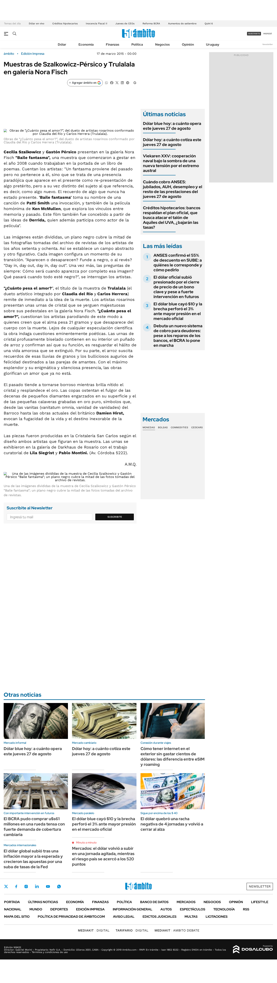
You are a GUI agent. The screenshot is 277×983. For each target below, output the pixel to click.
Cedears (197, 427)
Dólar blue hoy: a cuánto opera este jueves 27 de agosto (172, 126)
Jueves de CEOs (124, 23)
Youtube (48, 886)
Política (137, 44)
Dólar (62, 44)
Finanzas (112, 44)
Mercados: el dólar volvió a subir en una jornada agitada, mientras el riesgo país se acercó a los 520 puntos (103, 856)
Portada (12, 902)
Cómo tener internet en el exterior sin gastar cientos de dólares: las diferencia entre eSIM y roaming (173, 756)
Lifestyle (259, 902)
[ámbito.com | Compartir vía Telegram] (127, 82)
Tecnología (224, 909)
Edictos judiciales (159, 916)
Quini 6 (209, 23)
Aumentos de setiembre (182, 23)
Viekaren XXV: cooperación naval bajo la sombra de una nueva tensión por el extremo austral (171, 163)
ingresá (267, 33)
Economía (86, 44)
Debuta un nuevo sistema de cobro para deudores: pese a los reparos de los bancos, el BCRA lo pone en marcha (178, 335)
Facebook (16, 886)
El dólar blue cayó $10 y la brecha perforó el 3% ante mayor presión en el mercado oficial (178, 311)
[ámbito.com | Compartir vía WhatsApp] (106, 82)
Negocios (162, 44)
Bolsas (163, 427)
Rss (246, 909)
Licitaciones (217, 916)
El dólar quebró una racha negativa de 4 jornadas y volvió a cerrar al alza (172, 824)
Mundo (35, 909)
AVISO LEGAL (123, 916)
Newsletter (267, 44)
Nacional (12, 909)
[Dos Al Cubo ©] (253, 949)
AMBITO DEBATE (177, 930)
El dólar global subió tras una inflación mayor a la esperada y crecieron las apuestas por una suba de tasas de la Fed (33, 858)
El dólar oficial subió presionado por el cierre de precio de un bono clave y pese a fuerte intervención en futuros (176, 287)
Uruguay (212, 44)
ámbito (9, 53)
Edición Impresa (90, 909)
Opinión (188, 44)
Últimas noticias (43, 902)
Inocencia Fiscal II (96, 23)
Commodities (179, 427)
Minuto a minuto (86, 842)
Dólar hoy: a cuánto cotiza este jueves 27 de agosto (172, 142)
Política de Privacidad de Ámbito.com (71, 916)
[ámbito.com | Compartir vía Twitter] (117, 82)
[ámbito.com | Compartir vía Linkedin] (122, 82)
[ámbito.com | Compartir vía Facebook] (111, 82)
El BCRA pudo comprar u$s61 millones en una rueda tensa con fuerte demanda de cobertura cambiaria (34, 826)
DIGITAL (94, 930)
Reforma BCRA (151, 23)
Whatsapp (59, 886)
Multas (191, 916)
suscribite (254, 33)
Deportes (59, 909)
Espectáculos (192, 909)
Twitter (6, 886)
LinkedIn (37, 886)
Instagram (26, 886)
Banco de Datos (154, 902)
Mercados (186, 902)
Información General (132, 909)
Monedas (149, 427)
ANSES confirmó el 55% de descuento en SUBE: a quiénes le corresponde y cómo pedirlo (178, 263)
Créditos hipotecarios (65, 23)
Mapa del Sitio (17, 916)
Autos (166, 909)
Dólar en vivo (36, 23)
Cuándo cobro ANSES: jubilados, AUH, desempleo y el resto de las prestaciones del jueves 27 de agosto (172, 189)
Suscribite (114, 516)
